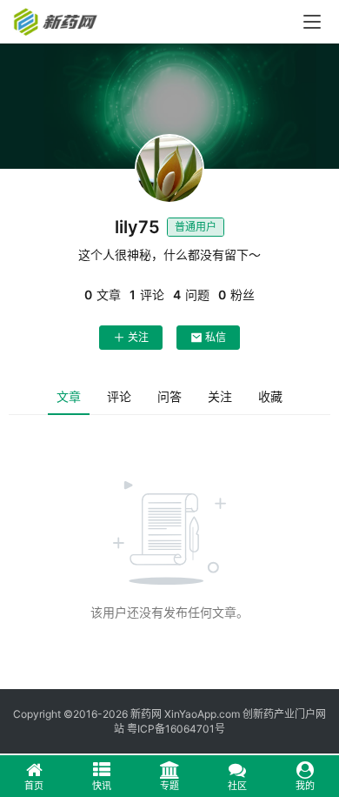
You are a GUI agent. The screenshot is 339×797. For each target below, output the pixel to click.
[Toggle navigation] (312, 21)
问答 (169, 396)
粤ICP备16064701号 (176, 728)
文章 (68, 396)
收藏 (270, 396)
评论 (119, 396)
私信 (215, 337)
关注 (138, 337)
